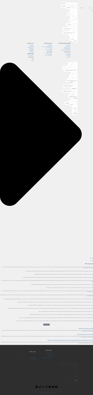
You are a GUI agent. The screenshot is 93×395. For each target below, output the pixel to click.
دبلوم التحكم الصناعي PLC (71, 80)
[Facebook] (56, 387)
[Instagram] (46, 387)
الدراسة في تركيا (76, 372)
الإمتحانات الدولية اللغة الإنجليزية (70, 70)
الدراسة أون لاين (76, 376)
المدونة (75, 97)
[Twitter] (53, 387)
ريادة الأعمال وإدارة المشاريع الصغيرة (70, 28)
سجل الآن (74, 108)
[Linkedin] (36, 387)
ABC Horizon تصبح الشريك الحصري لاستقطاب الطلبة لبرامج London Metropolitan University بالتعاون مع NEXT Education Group (70, 340)
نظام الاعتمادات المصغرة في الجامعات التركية (85, 334)
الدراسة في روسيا (76, 374)
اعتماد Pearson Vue (73, 96)
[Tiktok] (40, 387)
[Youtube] (50, 387)
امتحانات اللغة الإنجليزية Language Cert (69, 91)
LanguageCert (73, 88)
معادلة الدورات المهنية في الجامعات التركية (86, 328)
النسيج (75, 40)
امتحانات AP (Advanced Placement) (70, 85)
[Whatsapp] (43, 387)
